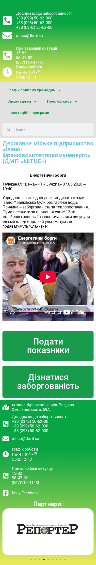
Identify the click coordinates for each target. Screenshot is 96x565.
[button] (31, 559)
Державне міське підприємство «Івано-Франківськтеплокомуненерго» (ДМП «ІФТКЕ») (48, 152)
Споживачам (19, 101)
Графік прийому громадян (31, 90)
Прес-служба (59, 101)
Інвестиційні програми (28, 112)
